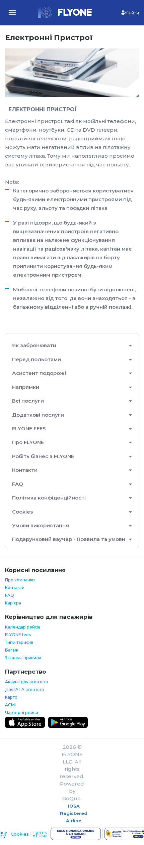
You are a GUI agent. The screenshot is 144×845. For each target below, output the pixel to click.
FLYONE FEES (29, 428)
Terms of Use (39, 834)
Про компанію (20, 579)
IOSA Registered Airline (73, 813)
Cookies (22, 512)
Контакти (14, 587)
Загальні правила (23, 657)
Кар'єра (13, 602)
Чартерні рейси (21, 712)
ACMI (10, 704)
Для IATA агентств (24, 689)
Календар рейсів (23, 626)
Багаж (11, 650)
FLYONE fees (18, 634)
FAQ (17, 484)
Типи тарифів (19, 642)
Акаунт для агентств (26, 681)
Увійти (132, 12)
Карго (11, 697)
